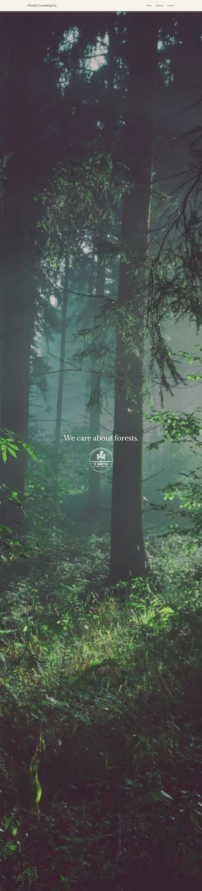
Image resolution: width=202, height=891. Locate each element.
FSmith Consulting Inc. (42, 5)
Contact (171, 6)
